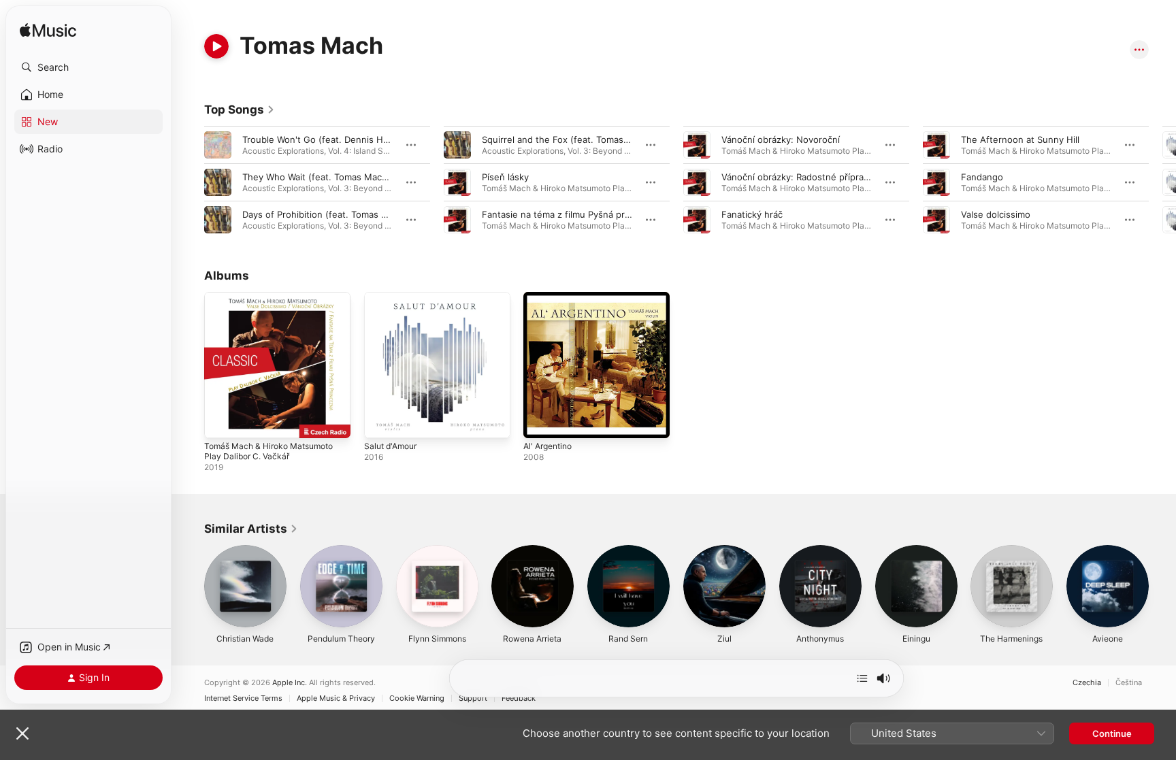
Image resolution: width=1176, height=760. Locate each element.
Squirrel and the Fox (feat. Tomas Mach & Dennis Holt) (597, 139)
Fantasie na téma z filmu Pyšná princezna (569, 214)
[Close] (22, 733)
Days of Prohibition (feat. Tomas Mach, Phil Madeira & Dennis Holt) (383, 214)
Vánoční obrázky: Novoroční (780, 139)
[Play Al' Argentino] (540, 421)
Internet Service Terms (243, 698)
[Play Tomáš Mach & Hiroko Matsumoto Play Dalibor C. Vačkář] (221, 421)
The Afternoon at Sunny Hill (1020, 139)
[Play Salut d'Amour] (381, 421)
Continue (1112, 733)
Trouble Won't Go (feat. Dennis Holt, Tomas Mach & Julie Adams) (380, 139)
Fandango (982, 176)
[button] (88, 67)
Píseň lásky (505, 176)
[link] (239, 109)
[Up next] (862, 678)
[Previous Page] (190, 182)
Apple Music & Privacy (336, 698)
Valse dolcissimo (995, 214)
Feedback (519, 698)
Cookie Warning (416, 698)
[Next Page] (1162, 182)
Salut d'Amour (393, 297)
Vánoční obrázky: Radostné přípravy (797, 176)
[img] (48, 31)
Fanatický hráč (752, 214)
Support (473, 698)
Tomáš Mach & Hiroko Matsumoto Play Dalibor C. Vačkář (275, 303)
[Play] (216, 46)
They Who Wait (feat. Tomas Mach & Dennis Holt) (346, 176)
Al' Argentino (550, 297)
